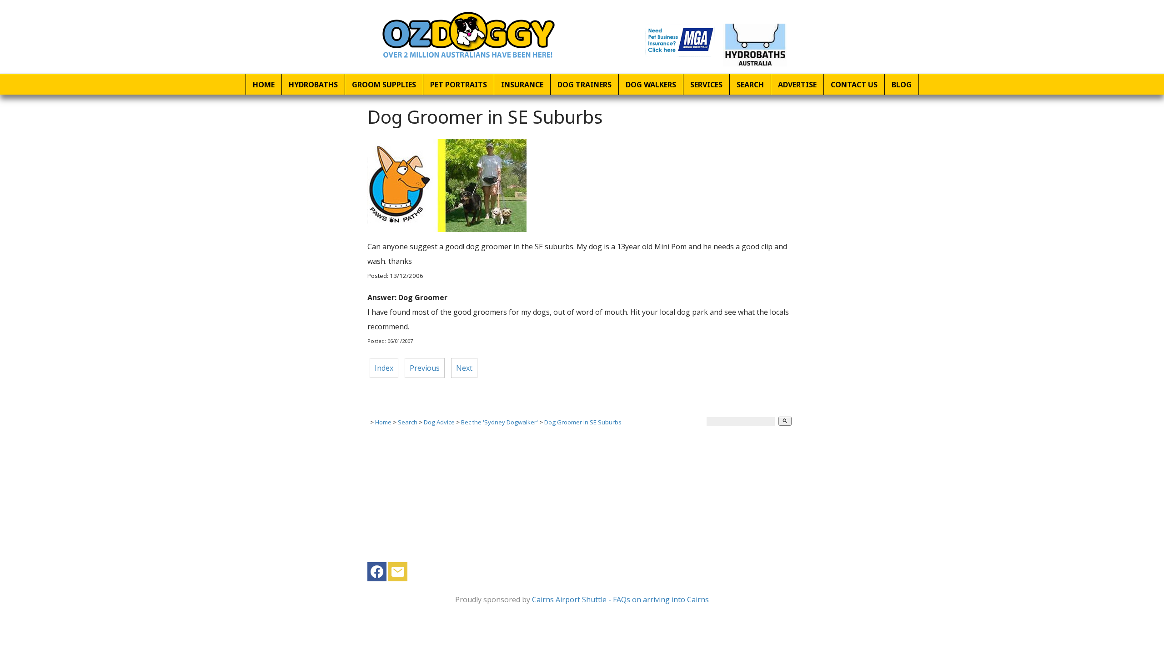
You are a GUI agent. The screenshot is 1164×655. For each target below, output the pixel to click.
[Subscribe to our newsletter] (397, 574)
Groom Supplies (384, 85)
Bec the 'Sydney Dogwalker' (499, 422)
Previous (425, 368)
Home (264, 85)
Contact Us (854, 85)
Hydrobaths (313, 85)
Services (706, 85)
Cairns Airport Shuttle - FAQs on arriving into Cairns (620, 600)
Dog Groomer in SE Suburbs (583, 422)
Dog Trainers (584, 85)
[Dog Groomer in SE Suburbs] (447, 229)
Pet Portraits (458, 85)
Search (750, 85)
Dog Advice (439, 422)
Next (464, 368)
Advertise (797, 85)
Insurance (522, 85)
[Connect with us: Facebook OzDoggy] (376, 574)
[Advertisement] (582, 498)
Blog (902, 85)
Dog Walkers (651, 85)
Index (384, 368)
